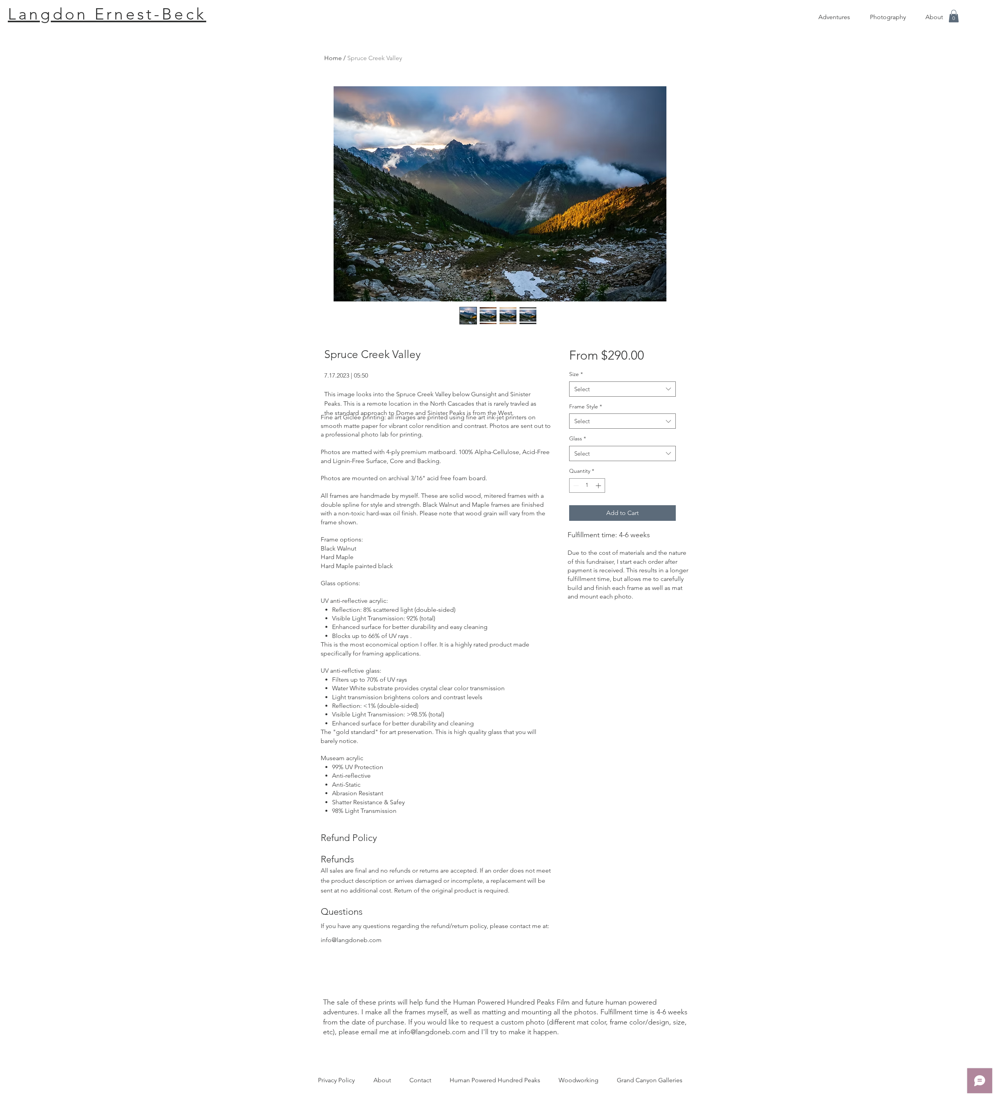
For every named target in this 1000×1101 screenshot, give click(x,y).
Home (333, 58)
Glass (577, 438)
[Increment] (599, 485)
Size (576, 374)
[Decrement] (575, 485)
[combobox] (622, 389)
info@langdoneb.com (351, 940)
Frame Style (585, 406)
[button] (953, 16)
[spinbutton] (587, 485)
